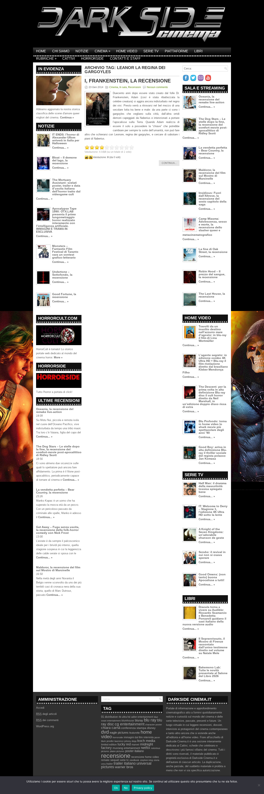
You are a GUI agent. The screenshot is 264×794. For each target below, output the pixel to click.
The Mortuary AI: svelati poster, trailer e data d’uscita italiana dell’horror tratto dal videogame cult (66, 187)
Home (41, 51)
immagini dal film (133, 737)
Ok (116, 787)
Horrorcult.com (57, 318)
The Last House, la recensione (212, 295)
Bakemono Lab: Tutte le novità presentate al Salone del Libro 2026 (213, 672)
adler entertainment (142, 716)
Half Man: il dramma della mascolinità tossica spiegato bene (212, 488)
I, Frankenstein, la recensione (128, 80)
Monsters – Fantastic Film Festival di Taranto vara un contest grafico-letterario (65, 251)
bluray (139, 720)
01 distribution (109, 716)
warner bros (124, 767)
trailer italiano (125, 763)
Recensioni (134, 87)
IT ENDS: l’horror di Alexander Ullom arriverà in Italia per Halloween (65, 139)
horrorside (118, 737)
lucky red (124, 744)
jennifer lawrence (115, 741)
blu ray (150, 720)
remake (105, 760)
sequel (114, 760)
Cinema (102, 51)
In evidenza (51, 69)
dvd (105, 732)
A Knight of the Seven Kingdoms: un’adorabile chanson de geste (211, 533)
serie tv (124, 760)
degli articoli (46, 713)
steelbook (134, 760)
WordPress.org (45, 726)
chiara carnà (110, 728)
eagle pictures (119, 732)
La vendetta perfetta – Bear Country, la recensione (55, 491)
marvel (135, 744)
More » (58, 357)
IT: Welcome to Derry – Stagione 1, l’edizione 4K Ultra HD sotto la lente (213, 510)
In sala (123, 87)
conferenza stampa (133, 728)
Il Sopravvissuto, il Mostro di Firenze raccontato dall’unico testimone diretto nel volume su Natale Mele (213, 646)
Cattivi (68, 58)
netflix (145, 748)
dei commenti (47, 720)
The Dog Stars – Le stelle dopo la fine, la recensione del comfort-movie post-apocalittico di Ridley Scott (58, 451)
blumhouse (127, 720)
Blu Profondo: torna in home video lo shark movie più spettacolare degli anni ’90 (213, 427)
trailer (109, 763)
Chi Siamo (60, 51)
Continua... (169, 163)
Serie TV (151, 51)
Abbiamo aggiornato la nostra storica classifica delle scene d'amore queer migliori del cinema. (58, 113)
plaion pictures (117, 751)
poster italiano (134, 751)
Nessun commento (157, 87)
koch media (146, 741)
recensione (115, 755)
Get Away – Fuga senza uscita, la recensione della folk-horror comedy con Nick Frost (57, 529)
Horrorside (92, 58)
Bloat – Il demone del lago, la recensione (64, 160)
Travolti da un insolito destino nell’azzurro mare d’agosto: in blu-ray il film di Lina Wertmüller (212, 333)
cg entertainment (129, 724)
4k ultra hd (124, 716)
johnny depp (130, 741)
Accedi (40, 707)
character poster (153, 724)
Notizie (81, 51)
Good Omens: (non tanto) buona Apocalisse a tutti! (212, 577)
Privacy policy (143, 787)
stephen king (146, 760)
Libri (198, 51)
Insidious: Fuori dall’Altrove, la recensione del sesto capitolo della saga (212, 198)
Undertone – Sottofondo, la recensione (62, 274)
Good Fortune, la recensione (64, 295)
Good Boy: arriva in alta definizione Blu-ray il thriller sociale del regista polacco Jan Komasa (213, 452)
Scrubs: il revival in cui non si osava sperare (212, 554)
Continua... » (60, 147)
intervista (149, 737)
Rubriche (46, 58)
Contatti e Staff (125, 58)
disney (151, 728)
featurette (134, 732)
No (126, 787)
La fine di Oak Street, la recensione (213, 250)
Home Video (126, 51)
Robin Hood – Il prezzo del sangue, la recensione (212, 274)
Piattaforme (176, 51)
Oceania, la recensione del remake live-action (54, 410)
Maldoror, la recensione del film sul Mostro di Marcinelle (58, 569)
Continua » (67, 117)
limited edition (109, 744)
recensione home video (145, 756)
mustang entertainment (126, 748)
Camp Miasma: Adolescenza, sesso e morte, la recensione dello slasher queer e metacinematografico (205, 226)
